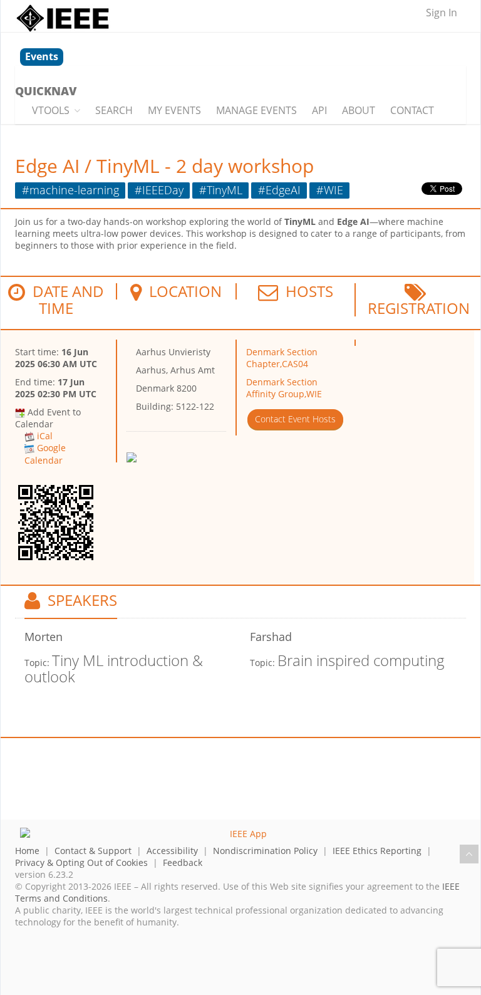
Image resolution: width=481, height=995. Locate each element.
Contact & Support (93, 851)
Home (27, 851)
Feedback (182, 862)
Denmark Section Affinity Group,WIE (284, 388)
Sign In (441, 12)
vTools (51, 110)
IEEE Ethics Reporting (377, 851)
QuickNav (45, 90)
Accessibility (172, 851)
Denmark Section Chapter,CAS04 (282, 358)
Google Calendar (45, 454)
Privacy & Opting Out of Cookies (81, 862)
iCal (45, 436)
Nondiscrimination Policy (265, 851)
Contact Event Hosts (295, 419)
